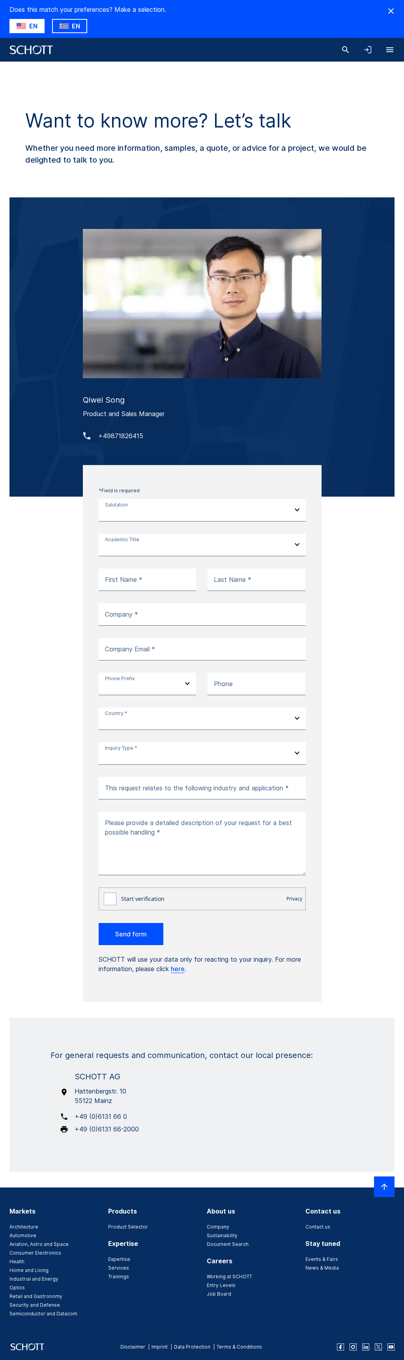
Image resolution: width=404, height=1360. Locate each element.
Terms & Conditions (239, 1347)
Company (218, 1227)
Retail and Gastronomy (35, 1296)
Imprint (160, 1347)
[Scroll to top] (384, 1186)
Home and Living (29, 1270)
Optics (17, 1288)
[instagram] (353, 1347)
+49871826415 (120, 436)
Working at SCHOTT (229, 1276)
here (178, 969)
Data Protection (192, 1347)
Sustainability (222, 1235)
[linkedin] (365, 1347)
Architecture (23, 1227)
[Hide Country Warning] (391, 11)
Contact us (317, 1227)
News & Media (322, 1268)
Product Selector (128, 1227)
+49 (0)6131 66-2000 (107, 1129)
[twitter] (378, 1347)
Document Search (228, 1244)
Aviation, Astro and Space (39, 1244)
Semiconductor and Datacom (43, 1314)
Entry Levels (221, 1285)
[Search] (345, 49)
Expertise (119, 1259)
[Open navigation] (390, 49)
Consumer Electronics (35, 1253)
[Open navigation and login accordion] (367, 49)
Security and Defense (34, 1305)
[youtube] (391, 1347)
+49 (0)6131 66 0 (101, 1116)
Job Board (219, 1294)
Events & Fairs (321, 1259)
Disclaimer (132, 1347)
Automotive (22, 1235)
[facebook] (340, 1347)
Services (118, 1268)
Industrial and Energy (33, 1279)
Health (16, 1261)
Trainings (118, 1276)
